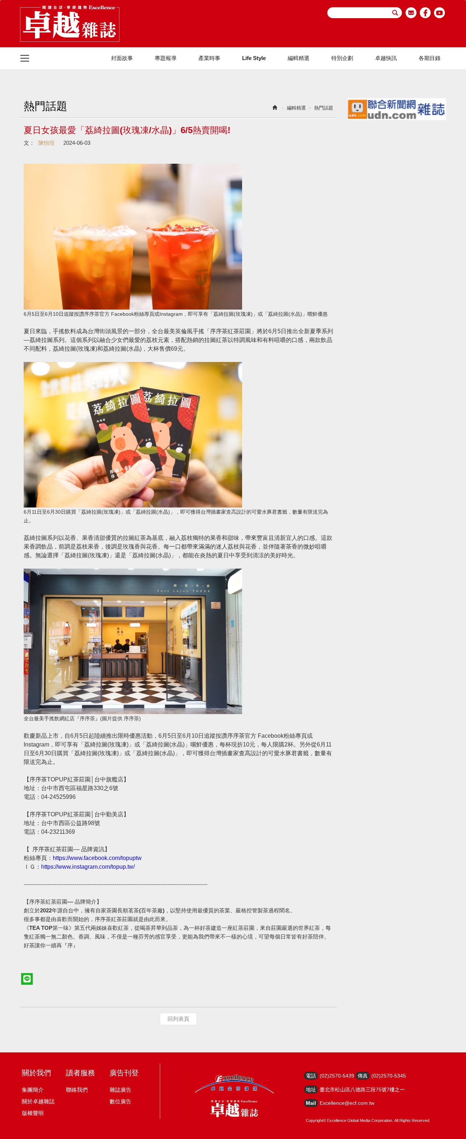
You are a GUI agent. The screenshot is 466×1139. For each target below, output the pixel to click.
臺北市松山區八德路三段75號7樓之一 (362, 1089)
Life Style (254, 58)
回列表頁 (178, 1019)
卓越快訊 (386, 58)
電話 (311, 1076)
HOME (69, 23)
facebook (425, 12)
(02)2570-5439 (337, 1076)
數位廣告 (120, 1101)
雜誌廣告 (120, 1090)
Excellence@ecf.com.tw (347, 1103)
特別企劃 (342, 58)
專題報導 (166, 58)
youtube (439, 12)
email (411, 12)
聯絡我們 (77, 1090)
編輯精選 (298, 58)
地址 (311, 1089)
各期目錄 (430, 58)
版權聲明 (33, 1113)
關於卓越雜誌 (38, 1101)
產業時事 (209, 58)
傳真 (363, 1076)
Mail (311, 1103)
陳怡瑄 (46, 143)
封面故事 (122, 58)
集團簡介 (33, 1090)
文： (29, 143)
